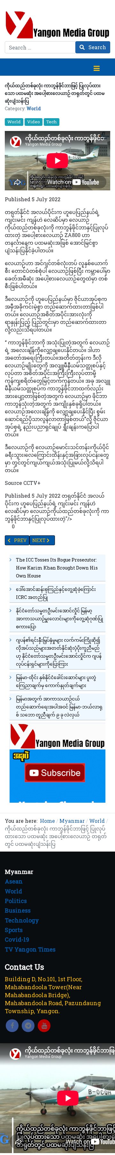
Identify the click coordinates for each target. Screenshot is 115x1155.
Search (96, 47)
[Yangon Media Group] (57, 24)
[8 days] (57, 762)
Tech (51, 122)
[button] (96, 67)
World (34, 108)
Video (33, 122)
